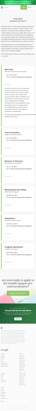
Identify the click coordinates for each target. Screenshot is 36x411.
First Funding (21, 367)
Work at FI (2, 389)
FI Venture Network (22, 375)
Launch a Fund (21, 378)
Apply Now (2, 355)
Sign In (29, 7)
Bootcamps (2, 358)
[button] (8, 84)
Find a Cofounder (21, 369)
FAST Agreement (21, 383)
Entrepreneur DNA (22, 364)
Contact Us (2, 401)
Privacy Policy (17, 408)
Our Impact (2, 390)
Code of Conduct (23, 408)
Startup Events (21, 355)
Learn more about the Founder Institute (8, 343)
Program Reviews (3, 381)
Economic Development (4, 366)
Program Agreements (22, 384)
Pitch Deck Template (22, 360)
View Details (8, 84)
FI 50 (1, 378)
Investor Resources (22, 381)
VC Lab (2, 360)
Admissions (3, 361)
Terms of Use (12, 408)
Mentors (2, 375)
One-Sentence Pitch (22, 361)
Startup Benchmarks (22, 366)
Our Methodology (3, 392)
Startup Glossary (21, 358)
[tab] (17, 84)
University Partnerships (5, 364)
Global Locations (3, 395)
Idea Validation (21, 363)
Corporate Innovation (4, 363)
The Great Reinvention (4, 398)
